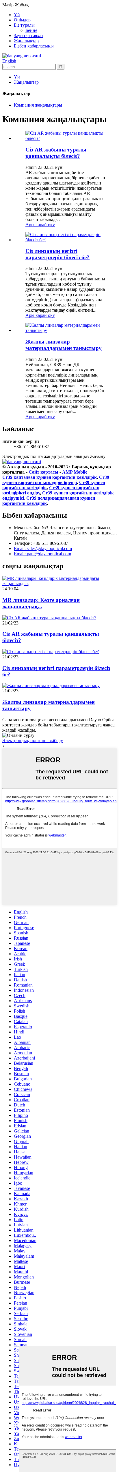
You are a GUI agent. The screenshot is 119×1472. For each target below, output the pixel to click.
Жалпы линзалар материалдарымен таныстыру (63, 345)
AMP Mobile (74, 472)
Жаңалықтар (26, 40)
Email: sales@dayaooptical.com (43, 548)
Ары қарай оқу (40, 224)
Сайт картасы (43, 472)
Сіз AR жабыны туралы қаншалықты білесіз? (55, 153)
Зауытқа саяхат (28, 35)
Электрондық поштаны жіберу (32, 740)
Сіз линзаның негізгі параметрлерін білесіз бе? (57, 254)
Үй (17, 14)
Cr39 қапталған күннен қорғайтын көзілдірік (49, 477)
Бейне (31, 30)
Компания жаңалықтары (38, 105)
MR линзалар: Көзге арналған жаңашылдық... (41, 603)
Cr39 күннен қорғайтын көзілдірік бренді (55, 480)
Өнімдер (22, 19)
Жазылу (97, 456)
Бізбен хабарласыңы (34, 45)
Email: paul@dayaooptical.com (42, 553)
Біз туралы (24, 25)
